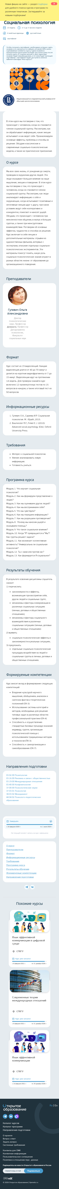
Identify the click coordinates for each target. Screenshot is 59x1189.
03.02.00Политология (16, 775)
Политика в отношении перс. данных (20, 1160)
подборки (42, 4)
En (56, 1105)
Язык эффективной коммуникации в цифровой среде (28, 940)
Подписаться (33, 1171)
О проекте (7, 1135)
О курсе (10, 845)
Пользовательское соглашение (18, 1157)
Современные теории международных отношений (29, 999)
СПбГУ (19, 951)
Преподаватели (14, 849)
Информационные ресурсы (20, 857)
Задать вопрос (10, 1142)
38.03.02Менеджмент (16, 794)
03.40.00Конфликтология (18, 784)
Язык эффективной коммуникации (23, 1059)
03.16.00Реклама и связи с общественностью (28, 778)
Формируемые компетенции (21, 873)
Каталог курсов (11, 1123)
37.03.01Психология (16, 791)
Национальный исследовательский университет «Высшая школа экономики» (36, 100)
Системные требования (14, 1145)
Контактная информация (14, 1153)
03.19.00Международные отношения (24, 781)
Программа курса (15, 865)
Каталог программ (12, 1126)
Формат (10, 853)
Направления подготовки (20, 877)
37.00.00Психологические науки (21, 788)
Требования (12, 861)
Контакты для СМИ (11, 1150)
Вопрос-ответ (9, 1139)
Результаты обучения (17, 869)
